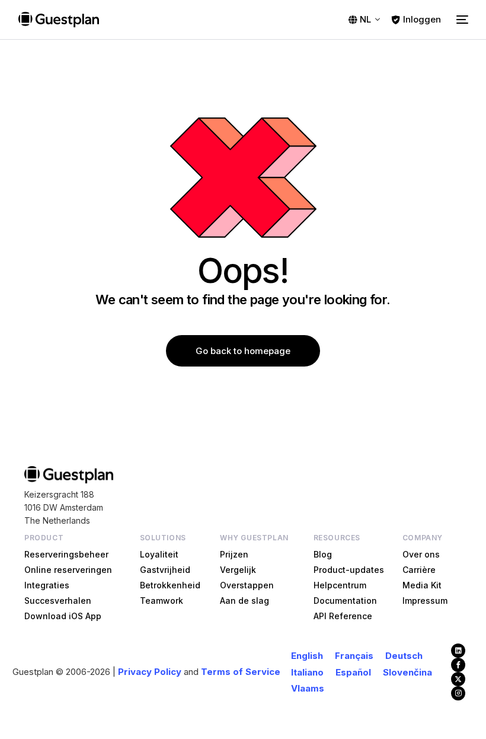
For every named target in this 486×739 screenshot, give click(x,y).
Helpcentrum (340, 585)
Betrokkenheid (170, 585)
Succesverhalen (57, 600)
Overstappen (247, 585)
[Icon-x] (458, 679)
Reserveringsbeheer (66, 554)
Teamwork (161, 600)
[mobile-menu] (460, 19)
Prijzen (234, 554)
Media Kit (422, 585)
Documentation (345, 600)
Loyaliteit (159, 554)
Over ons (421, 554)
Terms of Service (240, 671)
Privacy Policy (149, 671)
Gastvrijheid (165, 570)
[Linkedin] (458, 651)
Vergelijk (238, 570)
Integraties (46, 585)
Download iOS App (62, 616)
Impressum (424, 600)
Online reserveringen (68, 570)
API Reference (343, 616)
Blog (323, 554)
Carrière (419, 570)
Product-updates (349, 570)
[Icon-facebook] (458, 665)
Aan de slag (244, 600)
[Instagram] (458, 693)
